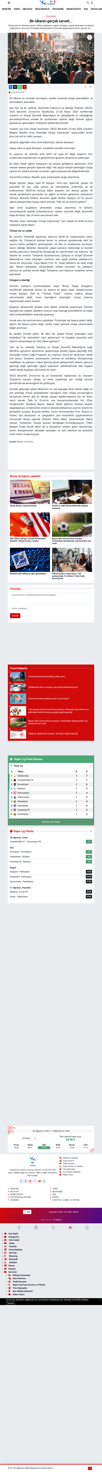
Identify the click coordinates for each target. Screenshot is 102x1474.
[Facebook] (21, 1181)
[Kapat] (100, 1299)
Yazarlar (12, 1246)
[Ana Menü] (9, 3)
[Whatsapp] (44, 1181)
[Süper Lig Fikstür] (91, 831)
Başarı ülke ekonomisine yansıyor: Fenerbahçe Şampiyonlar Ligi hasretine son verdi (71, 540)
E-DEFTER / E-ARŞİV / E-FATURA (65, 1200)
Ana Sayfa (13, 1233)
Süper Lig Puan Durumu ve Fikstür (29, 1284)
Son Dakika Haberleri (71, 1172)
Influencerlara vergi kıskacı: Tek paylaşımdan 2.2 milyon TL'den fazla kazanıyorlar (68, 576)
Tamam (10, 1303)
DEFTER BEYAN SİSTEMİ (20, 1197)
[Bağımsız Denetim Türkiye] (47, 2)
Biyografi (13, 1259)
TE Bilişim (57, 1220)
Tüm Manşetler (69, 1169)
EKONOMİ (51, 16)
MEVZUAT (27, 9)
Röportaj (12, 1256)
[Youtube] (39, 1181)
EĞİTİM (55, 1197)
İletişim (12, 1269)
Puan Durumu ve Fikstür (73, 1166)
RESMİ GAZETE (74, 9)
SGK (86, 9)
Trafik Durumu (69, 1163)
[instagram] (53, 1227)
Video (11, 1243)
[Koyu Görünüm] (92, 3)
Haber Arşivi (68, 1175)
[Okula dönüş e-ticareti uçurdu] (30, 491)
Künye (11, 1265)
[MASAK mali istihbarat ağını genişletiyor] (30, 559)
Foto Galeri (14, 1240)
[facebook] (19, 1227)
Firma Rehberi (15, 1249)
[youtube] (70, 1227)
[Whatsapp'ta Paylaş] (20, 87)
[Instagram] (35, 1181)
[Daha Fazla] (25, 87)
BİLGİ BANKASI (42, 9)
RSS (28, 1212)
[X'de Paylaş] (15, 87)
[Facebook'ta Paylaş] (10, 87)
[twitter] (36, 1227)
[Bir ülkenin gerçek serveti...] (51, 58)
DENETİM (6, 9)
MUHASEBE (58, 9)
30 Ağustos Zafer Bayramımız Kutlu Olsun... (33, 1468)
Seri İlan (12, 1253)
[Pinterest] (30, 1181)
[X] (26, 1181)
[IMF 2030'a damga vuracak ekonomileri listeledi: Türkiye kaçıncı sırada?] (30, 524)
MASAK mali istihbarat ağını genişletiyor (28, 573)
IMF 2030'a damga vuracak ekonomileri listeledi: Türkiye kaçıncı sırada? (28, 539)
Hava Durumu (68, 1161)
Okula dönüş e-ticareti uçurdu (23, 505)
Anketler (12, 1262)
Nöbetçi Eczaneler (70, 1158)
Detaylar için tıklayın (51, 822)
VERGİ (17, 9)
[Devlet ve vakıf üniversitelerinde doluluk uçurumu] (72, 491)
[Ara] (87, 3)
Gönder (15, 615)
